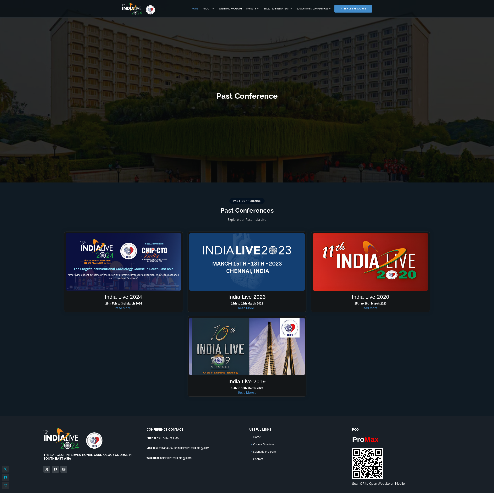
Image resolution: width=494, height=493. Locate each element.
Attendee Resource (353, 8)
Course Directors (263, 444)
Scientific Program (230, 8)
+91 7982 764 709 (168, 438)
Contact (258, 459)
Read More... (123, 308)
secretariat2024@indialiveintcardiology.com (183, 448)
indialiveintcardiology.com (176, 458)
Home (195, 8)
